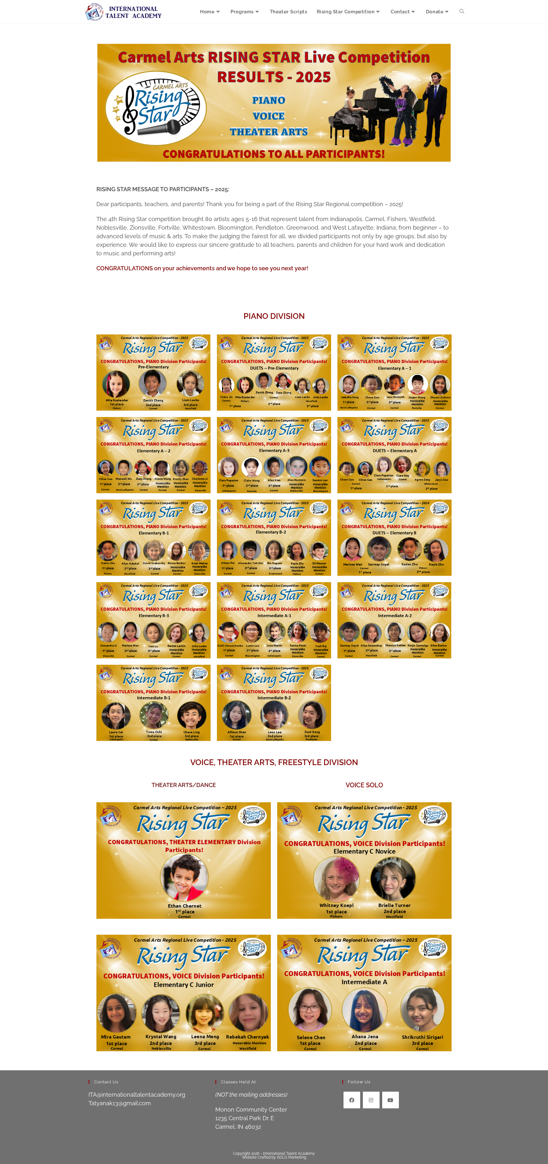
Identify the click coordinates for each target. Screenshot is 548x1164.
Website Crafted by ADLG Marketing (274, 1157)
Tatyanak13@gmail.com (119, 1103)
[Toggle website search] (462, 12)
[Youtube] (390, 1100)
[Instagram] (371, 1100)
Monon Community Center (251, 1109)
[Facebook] (352, 1100)
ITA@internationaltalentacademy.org (136, 1094)
